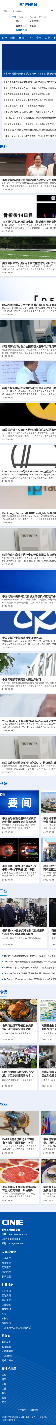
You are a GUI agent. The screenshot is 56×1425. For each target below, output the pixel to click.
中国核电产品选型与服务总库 (17, 1328)
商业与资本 (7, 1360)
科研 (13, 38)
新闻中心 (6, 1263)
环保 (21, 38)
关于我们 (22, 1410)
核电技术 (6, 1323)
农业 (47, 38)
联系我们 (6, 1277)
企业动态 (6, 1305)
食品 (38, 38)
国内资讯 (6, 1291)
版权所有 (34, 1410)
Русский (43, 17)
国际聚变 (6, 1347)
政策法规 (6, 1300)
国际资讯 (6, 1295)
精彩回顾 (6, 1272)
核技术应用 (21, 30)
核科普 (5, 1318)
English (22, 17)
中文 (14, 17)
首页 (18, 21)
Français (32, 17)
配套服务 (6, 1267)
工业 (30, 38)
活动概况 (6, 1258)
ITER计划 (7, 1356)
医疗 (4, 38)
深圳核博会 (34, 21)
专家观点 (6, 1309)
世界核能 (20, 26)
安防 (4, 1402)
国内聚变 (6, 1342)
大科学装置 (7, 1351)
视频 (4, 1314)
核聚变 (32, 26)
